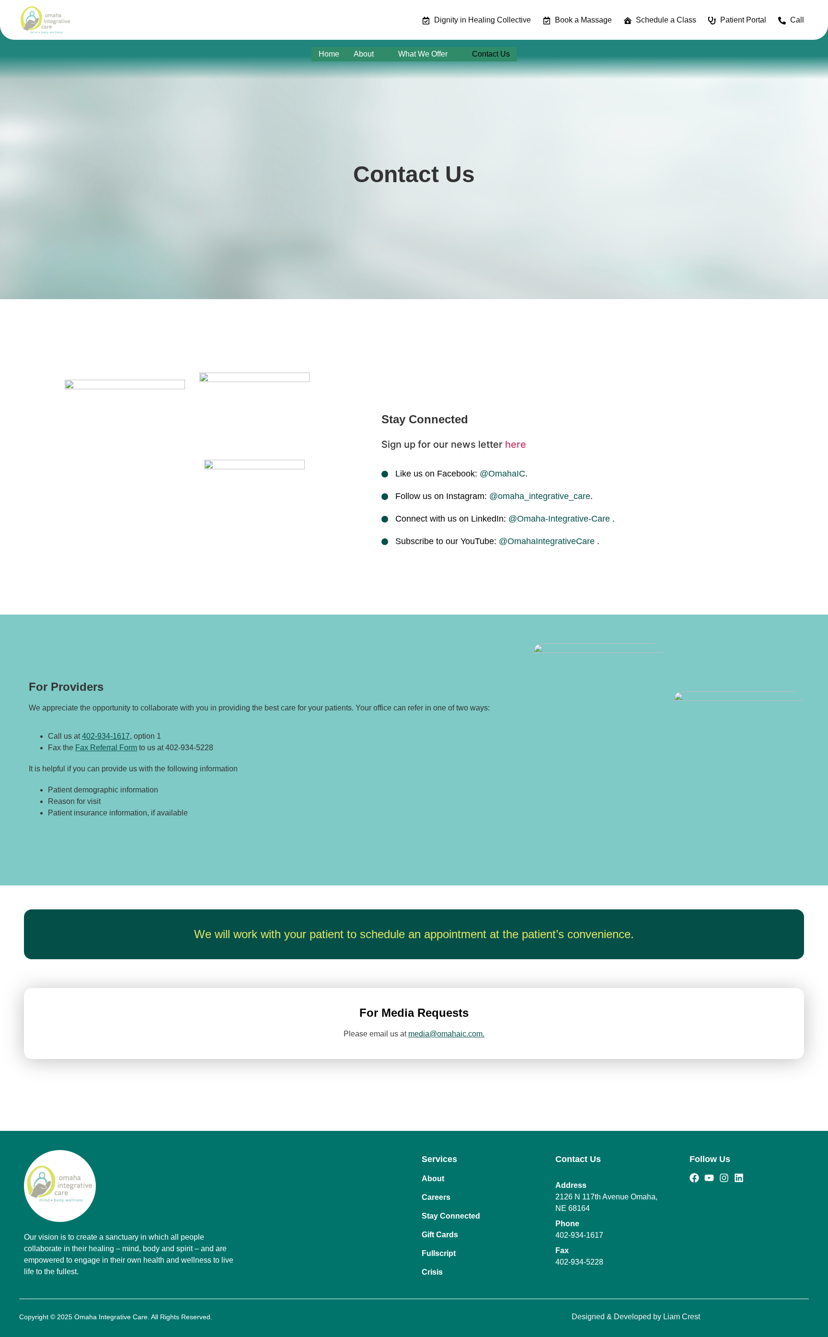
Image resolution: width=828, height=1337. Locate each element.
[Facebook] (694, 1178)
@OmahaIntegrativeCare (548, 541)
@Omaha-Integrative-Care (560, 518)
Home (329, 54)
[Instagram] (724, 1178)
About (364, 54)
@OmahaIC (502, 473)
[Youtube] (709, 1178)
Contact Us (491, 54)
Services (439, 1159)
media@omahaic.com (445, 1034)
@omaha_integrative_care (539, 496)
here (515, 444)
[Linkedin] (739, 1178)
